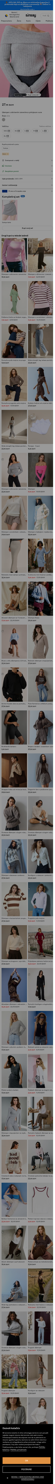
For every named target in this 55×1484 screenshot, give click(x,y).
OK (26, 1460)
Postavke (26, 1469)
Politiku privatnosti (18, 1449)
